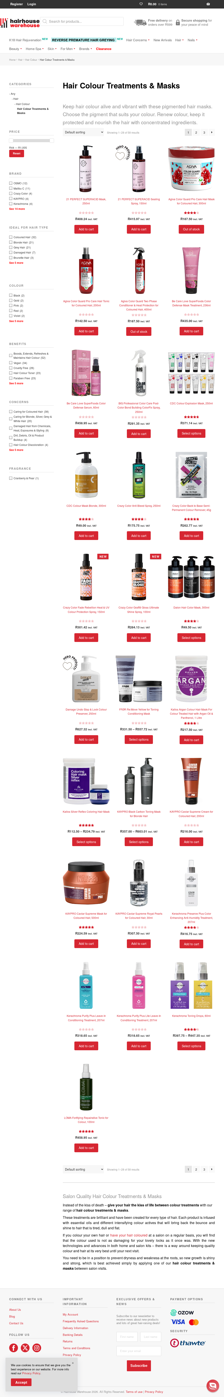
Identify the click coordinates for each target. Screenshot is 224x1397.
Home (12, 59)
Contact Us (16, 1323)
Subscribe (138, 1366)
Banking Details (73, 1335)
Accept (21, 1382)
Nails (191, 40)
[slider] (11, 140)
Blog (12, 1316)
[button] (212, 1386)
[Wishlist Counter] (143, 4)
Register (16, 4)
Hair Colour (31, 59)
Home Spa (33, 48)
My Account (70, 1314)
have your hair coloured (129, 1235)
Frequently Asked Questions (81, 1321)
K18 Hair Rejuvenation (28, 39)
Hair (178, 40)
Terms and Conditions (76, 1348)
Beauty (14, 48)
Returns (68, 1341)
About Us (15, 1309)
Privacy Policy (72, 1355)
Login (31, 4)
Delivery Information (75, 1328)
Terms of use (134, 1392)
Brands (84, 48)
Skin (51, 48)
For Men (67, 48)
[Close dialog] (216, 1337)
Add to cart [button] (86, 229)
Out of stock (191, 229)
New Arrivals (163, 40)
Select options (191, 433)
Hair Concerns (136, 40)
